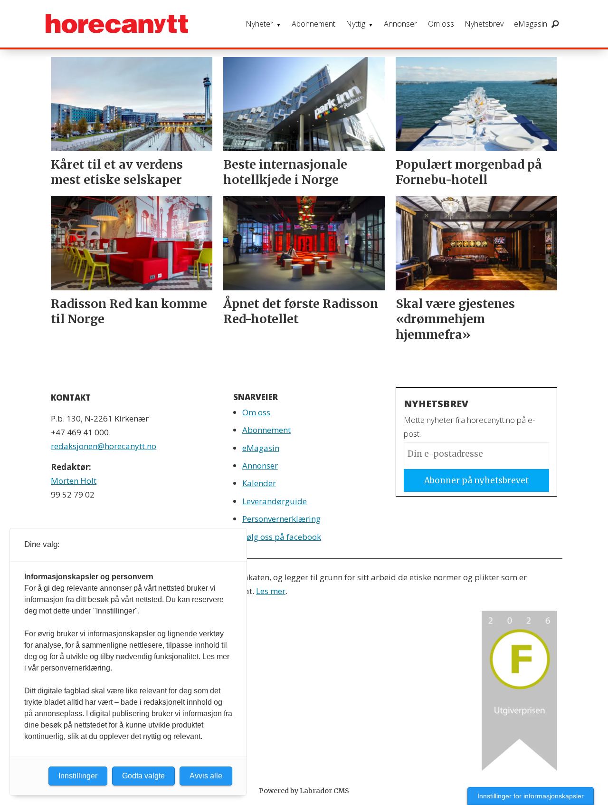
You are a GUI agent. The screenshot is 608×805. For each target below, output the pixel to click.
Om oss (441, 24)
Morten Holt (73, 480)
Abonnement (313, 24)
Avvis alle (206, 776)
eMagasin (530, 24)
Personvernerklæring (281, 518)
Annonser (400, 24)
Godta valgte (143, 776)
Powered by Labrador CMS (304, 790)
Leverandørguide (274, 501)
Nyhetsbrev (484, 24)
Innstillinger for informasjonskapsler (530, 796)
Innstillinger (77, 776)
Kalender (259, 483)
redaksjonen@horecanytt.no (103, 446)
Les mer (270, 590)
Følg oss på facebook (281, 536)
